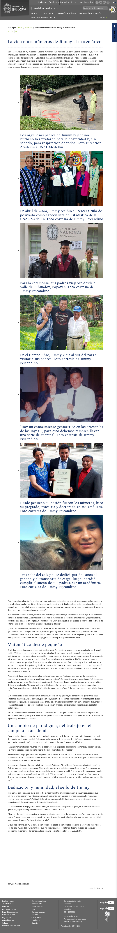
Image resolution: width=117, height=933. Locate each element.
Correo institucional (39, 901)
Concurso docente (9, 915)
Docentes (74, 2)
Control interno (8, 920)
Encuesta (35, 915)
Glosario (35, 923)
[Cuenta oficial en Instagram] (108, 2)
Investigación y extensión (89, 13)
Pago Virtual (6, 918)
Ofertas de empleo (9, 909)
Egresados (64, 2)
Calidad (5, 923)
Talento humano (8, 904)
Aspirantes (42, 2)
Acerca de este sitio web (73, 922)
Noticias (28, 28)
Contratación (7, 907)
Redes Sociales (37, 907)
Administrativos (87, 2)
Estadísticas (36, 920)
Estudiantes (54, 2)
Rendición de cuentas (10, 912)
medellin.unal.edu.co (46, 8)
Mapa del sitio (37, 904)
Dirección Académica (67, 13)
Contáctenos (36, 918)
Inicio (20, 28)
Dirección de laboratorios (43, 18)
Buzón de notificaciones (11, 926)
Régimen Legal (8, 901)
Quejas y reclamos (38, 912)
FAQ (33, 909)
